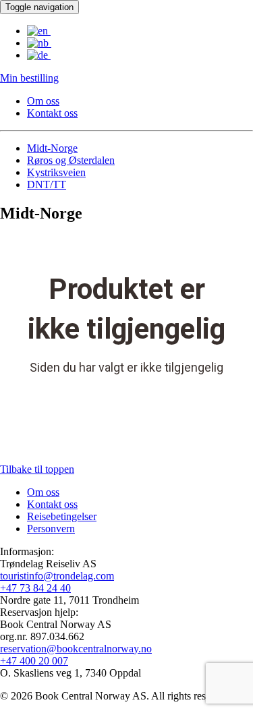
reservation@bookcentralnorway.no (76, 648)
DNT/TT (46, 184)
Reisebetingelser (61, 516)
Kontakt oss (52, 113)
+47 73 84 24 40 (35, 588)
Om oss (43, 101)
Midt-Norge (52, 148)
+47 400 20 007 (34, 660)
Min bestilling (29, 78)
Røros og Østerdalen (71, 160)
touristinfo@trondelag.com (57, 575)
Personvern (51, 528)
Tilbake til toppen (37, 469)
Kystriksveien (56, 172)
